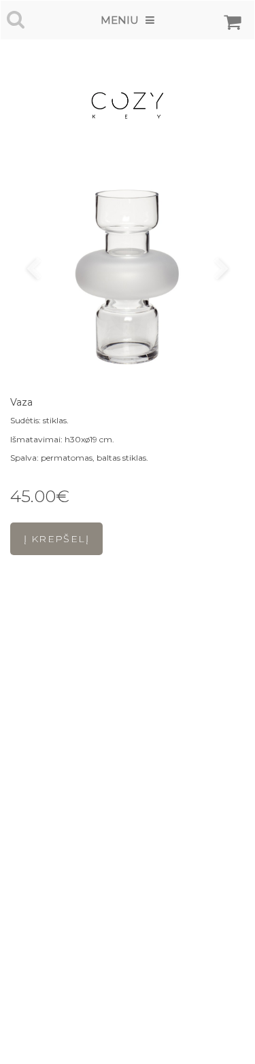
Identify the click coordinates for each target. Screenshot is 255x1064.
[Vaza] (127, 270)
